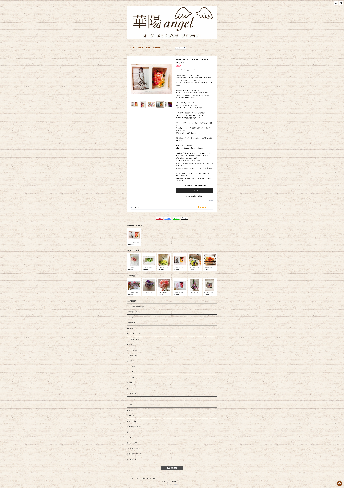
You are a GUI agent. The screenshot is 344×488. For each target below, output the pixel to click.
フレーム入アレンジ (132, 355)
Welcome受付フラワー (134, 426)
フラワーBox (131, 377)
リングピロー (131, 317)
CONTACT (167, 48)
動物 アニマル (131, 388)
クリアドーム (130, 361)
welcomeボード (132, 328)
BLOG (148, 48)
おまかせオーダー (132, 459)
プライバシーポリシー (134, 478)
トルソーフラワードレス (133, 333)
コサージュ (130, 437)
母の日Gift (130, 410)
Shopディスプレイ (132, 421)
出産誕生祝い (131, 383)
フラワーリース (131, 399)
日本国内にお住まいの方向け (194, 196)
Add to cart (194, 191)
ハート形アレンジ (132, 372)
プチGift (129, 404)
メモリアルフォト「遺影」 (133, 448)
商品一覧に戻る (172, 468)
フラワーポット (131, 366)
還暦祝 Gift (130, 415)
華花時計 (129, 344)
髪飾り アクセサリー (133, 443)
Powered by (170, 484)
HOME (132, 48)
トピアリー (130, 432)
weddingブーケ (132, 311)
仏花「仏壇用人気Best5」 (134, 454)
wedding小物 (131, 322)
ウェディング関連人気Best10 (135, 306)
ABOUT (140, 48)
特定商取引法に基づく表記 (149, 478)
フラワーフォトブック (133, 350)
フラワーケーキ (131, 394)
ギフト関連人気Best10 (133, 339)
